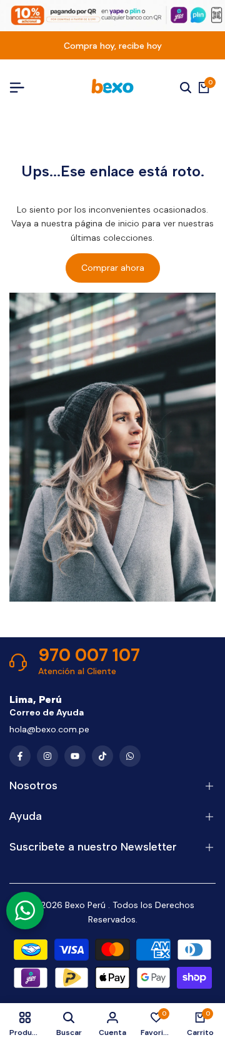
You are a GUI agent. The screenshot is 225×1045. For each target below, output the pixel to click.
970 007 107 (89, 655)
